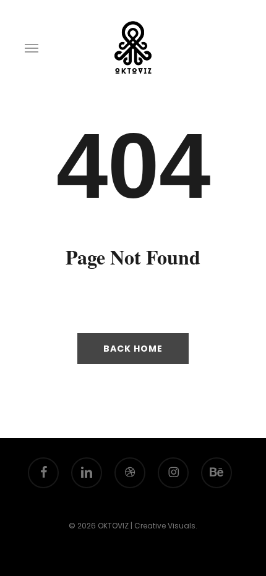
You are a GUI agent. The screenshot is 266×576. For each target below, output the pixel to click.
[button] (31, 47)
